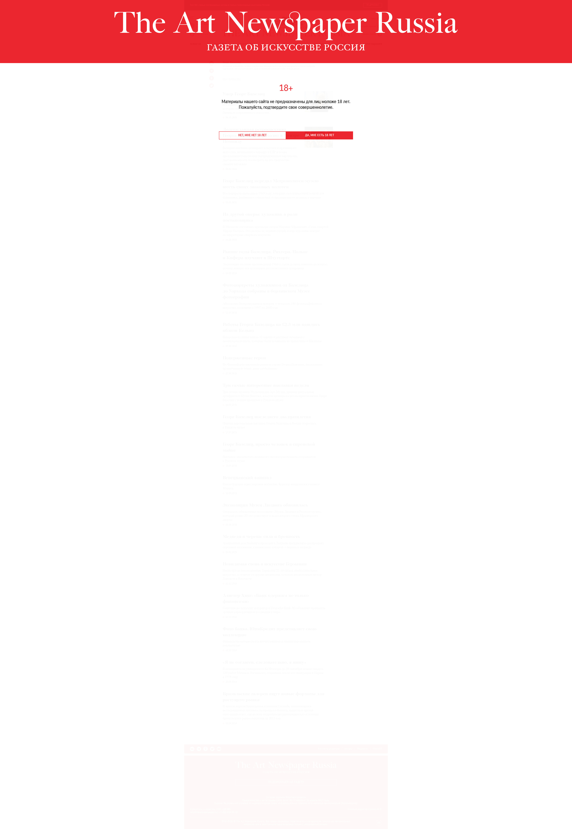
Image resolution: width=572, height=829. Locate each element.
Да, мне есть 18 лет (319, 135)
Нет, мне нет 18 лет (252, 135)
